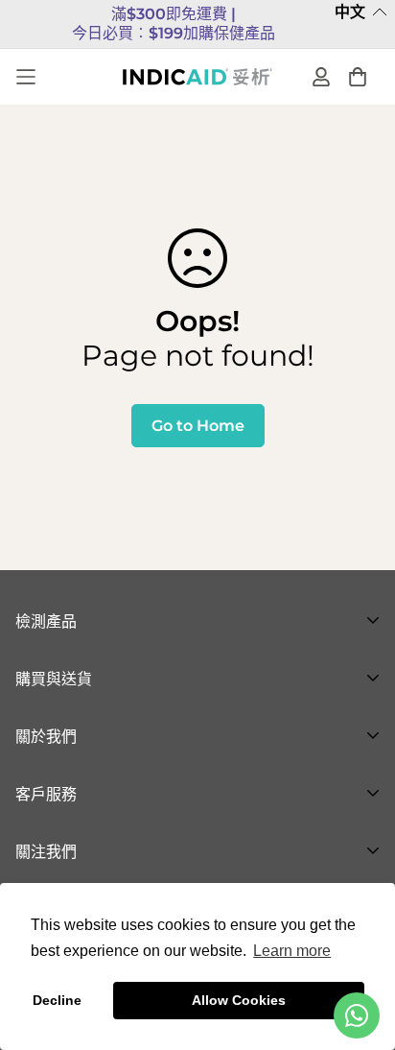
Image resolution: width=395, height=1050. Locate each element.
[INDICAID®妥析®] (197, 77)
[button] (361, 13)
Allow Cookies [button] (239, 1000)
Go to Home (197, 426)
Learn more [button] (292, 951)
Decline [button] (57, 1000)
